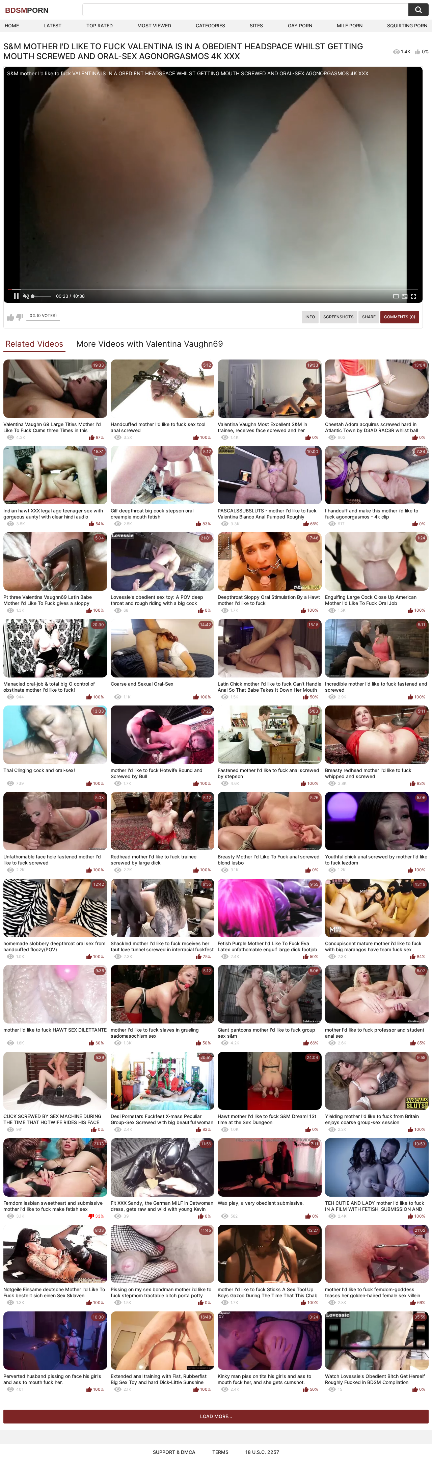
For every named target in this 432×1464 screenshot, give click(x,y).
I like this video (10, 317)
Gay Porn (300, 25)
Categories (210, 25)
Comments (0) (399, 316)
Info (310, 316)
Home (12, 25)
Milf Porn (349, 25)
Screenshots (338, 316)
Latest (52, 25)
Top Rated (99, 25)
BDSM (27, 10)
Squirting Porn (407, 25)
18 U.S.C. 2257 (262, 1452)
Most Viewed (154, 25)
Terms (220, 1452)
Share (369, 316)
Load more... (216, 1416)
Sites (256, 25)
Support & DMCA (174, 1452)
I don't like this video (19, 317)
